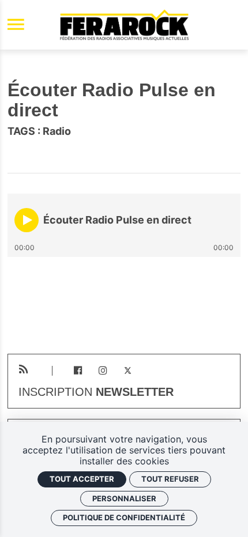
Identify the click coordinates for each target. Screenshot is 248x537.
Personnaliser (124, 498)
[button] (26, 220)
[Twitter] (128, 371)
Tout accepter (82, 478)
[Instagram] (103, 371)
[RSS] (23, 370)
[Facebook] (77, 371)
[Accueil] (124, 24)
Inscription (96, 392)
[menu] (15, 25)
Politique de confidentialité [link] (124, 517)
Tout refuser (170, 478)
